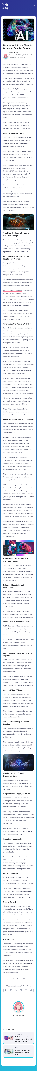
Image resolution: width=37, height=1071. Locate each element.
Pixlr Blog (5, 6)
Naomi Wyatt (13, 52)
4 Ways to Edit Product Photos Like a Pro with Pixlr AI (22, 1053)
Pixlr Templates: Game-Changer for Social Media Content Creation (23, 1039)
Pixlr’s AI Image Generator (12, 290)
